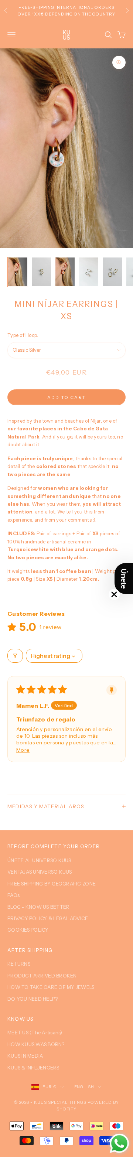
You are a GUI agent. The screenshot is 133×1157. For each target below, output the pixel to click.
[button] (124, 578)
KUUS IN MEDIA (25, 1056)
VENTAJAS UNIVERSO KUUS (39, 872)
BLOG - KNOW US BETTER (38, 907)
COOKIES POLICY (28, 930)
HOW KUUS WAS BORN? (36, 1044)
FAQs (13, 895)
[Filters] (15, 656)
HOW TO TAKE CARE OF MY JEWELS (51, 987)
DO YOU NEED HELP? (32, 999)
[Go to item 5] (112, 272)
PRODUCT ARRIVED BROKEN (42, 976)
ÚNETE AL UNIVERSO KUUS (39, 860)
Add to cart (66, 397)
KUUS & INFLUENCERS (33, 1068)
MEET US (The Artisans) (34, 1032)
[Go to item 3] (65, 272)
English (84, 1086)
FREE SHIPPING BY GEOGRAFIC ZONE (51, 884)
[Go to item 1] (17, 272)
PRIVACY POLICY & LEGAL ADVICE (47, 918)
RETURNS (18, 964)
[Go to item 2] (41, 272)
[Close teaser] (114, 594)
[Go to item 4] (88, 272)
